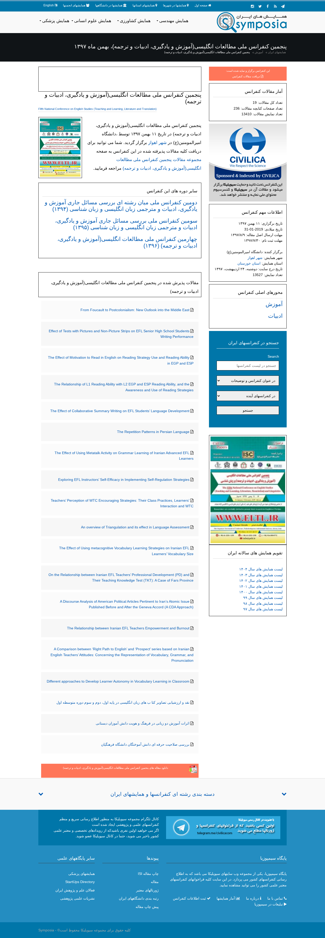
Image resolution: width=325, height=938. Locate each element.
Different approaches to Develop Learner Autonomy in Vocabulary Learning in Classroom (118, 681)
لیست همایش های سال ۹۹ (263, 598)
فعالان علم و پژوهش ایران (75, 890)
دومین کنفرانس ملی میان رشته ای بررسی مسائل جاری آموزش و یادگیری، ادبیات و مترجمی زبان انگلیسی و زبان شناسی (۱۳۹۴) (121, 205)
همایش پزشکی (55, 20)
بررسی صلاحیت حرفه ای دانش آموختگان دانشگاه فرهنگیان (145, 744)
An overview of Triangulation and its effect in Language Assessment (135, 527)
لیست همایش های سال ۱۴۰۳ (261, 575)
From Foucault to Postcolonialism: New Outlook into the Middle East (134, 310)
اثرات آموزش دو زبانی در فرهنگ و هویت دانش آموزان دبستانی (142, 723)
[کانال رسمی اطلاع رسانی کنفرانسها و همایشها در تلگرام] (223, 827)
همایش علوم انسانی (92, 20)
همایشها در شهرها (174, 5)
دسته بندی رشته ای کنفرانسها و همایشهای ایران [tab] (162, 794)
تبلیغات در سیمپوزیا (268, 904)
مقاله (155, 882)
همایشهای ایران (277, 52)
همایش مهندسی (173, 20)
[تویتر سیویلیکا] (260, 6)
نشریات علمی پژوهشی (77, 898)
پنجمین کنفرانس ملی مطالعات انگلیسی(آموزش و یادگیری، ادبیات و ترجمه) (207, 52)
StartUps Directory (80, 882)
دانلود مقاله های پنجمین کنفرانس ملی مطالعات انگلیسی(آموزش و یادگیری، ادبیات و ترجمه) (115, 767)
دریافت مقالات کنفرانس (246, 76)
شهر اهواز (255, 258)
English (48, 5)
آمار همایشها (226, 898)
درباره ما (252, 898)
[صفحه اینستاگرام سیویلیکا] (252, 6)
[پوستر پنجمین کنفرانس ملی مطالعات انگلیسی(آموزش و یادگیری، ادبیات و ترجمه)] (248, 489)
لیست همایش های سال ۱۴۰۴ (261, 569)
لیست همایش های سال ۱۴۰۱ (261, 586)
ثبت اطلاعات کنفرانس (189, 898)
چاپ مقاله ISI (148, 874)
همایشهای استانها (144, 5)
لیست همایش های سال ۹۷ (263, 609)
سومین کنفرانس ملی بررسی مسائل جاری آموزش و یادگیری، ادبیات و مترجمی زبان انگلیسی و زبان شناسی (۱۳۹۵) (126, 224)
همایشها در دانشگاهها (108, 5)
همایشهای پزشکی (81, 874)
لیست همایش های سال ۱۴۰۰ (261, 592)
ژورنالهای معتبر (147, 890)
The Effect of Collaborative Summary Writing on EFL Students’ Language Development (119, 411)
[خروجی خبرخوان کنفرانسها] (275, 6)
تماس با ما (275, 898)
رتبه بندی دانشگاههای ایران (139, 898)
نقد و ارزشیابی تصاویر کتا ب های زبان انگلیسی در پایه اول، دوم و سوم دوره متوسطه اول (122, 702)
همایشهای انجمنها (74, 5)
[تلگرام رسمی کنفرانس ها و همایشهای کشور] (283, 6)
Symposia (46, 930)
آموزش (259, 52)
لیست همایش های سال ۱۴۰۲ (261, 581)
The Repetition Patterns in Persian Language (153, 432)
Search (273, 356)
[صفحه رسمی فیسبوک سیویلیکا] (267, 6)
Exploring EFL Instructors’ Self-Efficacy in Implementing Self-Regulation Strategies (123, 480)
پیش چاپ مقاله (147, 907)
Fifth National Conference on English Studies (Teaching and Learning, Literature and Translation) (97, 108)
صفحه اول (200, 5)
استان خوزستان (249, 263)
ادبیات (275, 316)
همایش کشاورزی (135, 20)
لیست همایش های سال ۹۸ (263, 603)
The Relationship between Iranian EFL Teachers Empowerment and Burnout (128, 628)
